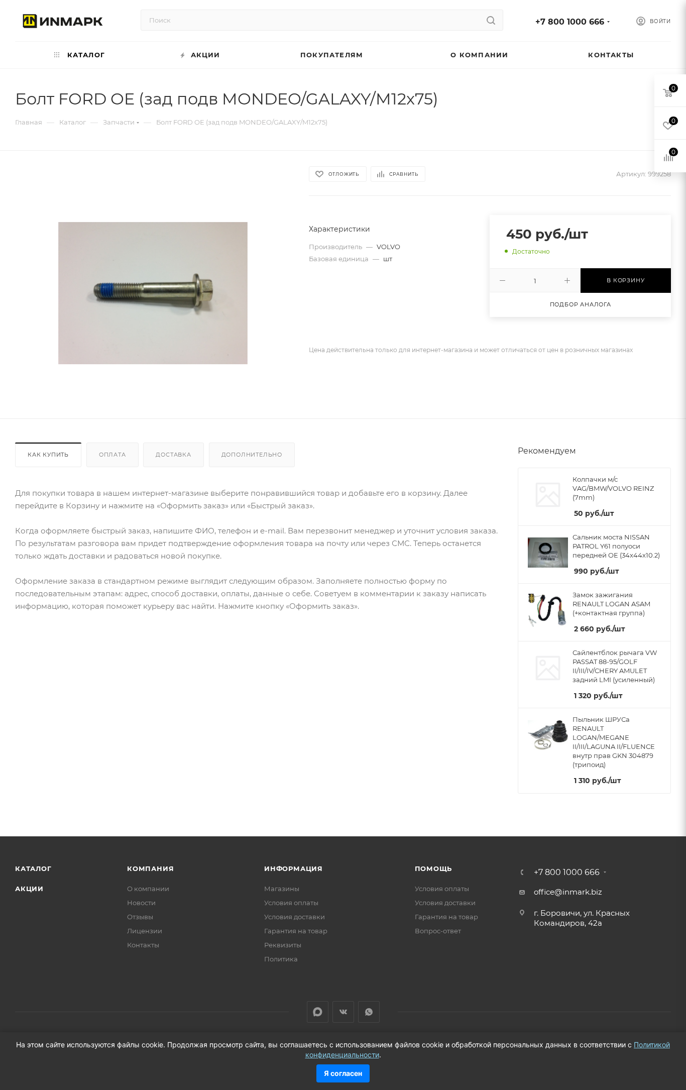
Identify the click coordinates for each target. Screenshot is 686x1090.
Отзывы (140, 917)
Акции (29, 889)
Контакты (143, 945)
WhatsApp (369, 1012)
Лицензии (144, 931)
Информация (293, 868)
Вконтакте (343, 1012)
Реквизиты (282, 945)
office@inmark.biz (568, 892)
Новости (141, 903)
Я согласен (343, 1073)
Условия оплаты (291, 903)
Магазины (281, 889)
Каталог (33, 868)
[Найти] (491, 20)
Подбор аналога (580, 304)
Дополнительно (251, 454)
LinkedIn (317, 1012)
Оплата (112, 454)
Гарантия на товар (295, 931)
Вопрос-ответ (438, 931)
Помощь (433, 868)
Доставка (173, 454)
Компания (150, 868)
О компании (148, 889)
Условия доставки (294, 917)
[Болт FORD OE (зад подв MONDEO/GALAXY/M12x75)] (153, 293)
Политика (281, 959)
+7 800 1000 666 (569, 22)
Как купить (48, 454)
